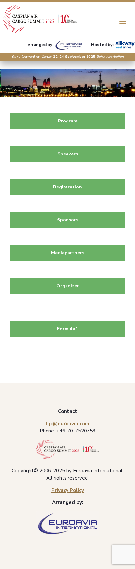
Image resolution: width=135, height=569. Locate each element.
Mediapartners (67, 253)
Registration (67, 187)
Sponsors (67, 220)
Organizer (67, 286)
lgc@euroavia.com (67, 423)
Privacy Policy (67, 490)
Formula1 (67, 329)
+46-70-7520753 (76, 431)
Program (67, 121)
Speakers (67, 154)
